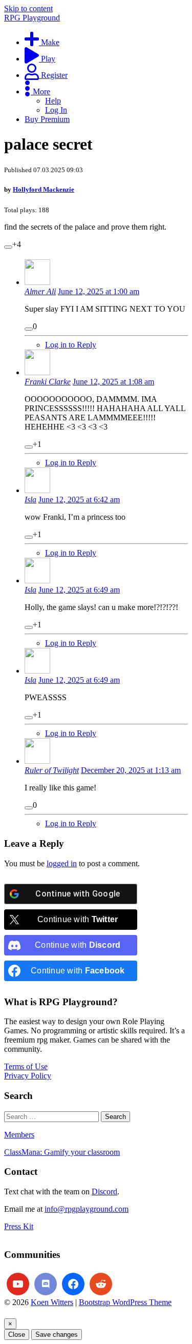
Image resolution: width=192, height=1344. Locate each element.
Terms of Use (26, 1066)
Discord (104, 1191)
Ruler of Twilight (52, 770)
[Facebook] (73, 1284)
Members (19, 1134)
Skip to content (28, 8)
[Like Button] (8, 247)
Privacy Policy (27, 1075)
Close (16, 1334)
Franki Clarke (48, 381)
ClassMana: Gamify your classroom (62, 1152)
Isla (30, 499)
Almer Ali (40, 291)
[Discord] (45, 1284)
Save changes (56, 1334)
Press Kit (18, 1226)
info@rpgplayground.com (87, 1209)
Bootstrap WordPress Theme (125, 1302)
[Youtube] (18, 1284)
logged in (62, 863)
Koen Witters (52, 1302)
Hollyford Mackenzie (43, 189)
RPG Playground (32, 17)
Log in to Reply (70, 344)
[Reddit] (101, 1284)
